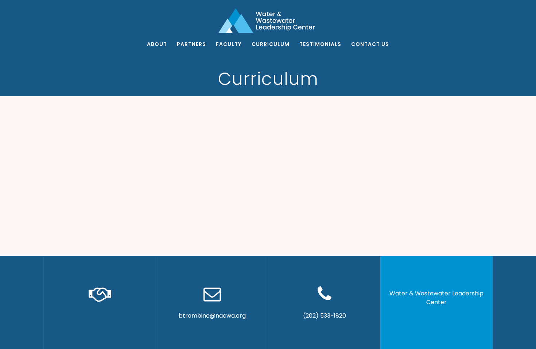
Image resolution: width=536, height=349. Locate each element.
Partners (191, 44)
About (157, 44)
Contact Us (370, 44)
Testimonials (320, 44)
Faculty (228, 44)
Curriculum (271, 44)
